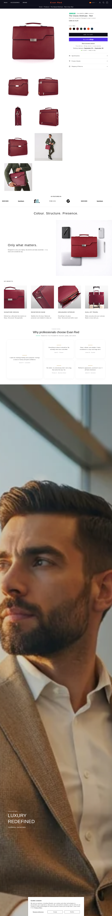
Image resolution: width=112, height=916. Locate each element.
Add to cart (88, 34)
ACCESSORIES (15, 2)
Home (40, 7)
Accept (55, 912)
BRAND (25, 2)
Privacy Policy (38, 907)
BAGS (5, 2)
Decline (72, 912)
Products (46, 7)
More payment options (88, 43)
